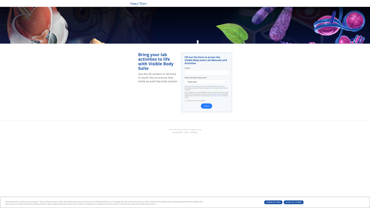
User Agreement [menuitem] (178, 132)
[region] (185, 202)
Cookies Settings (273, 202)
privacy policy (216, 95)
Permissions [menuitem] (193, 132)
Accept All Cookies (294, 202)
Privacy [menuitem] (186, 132)
